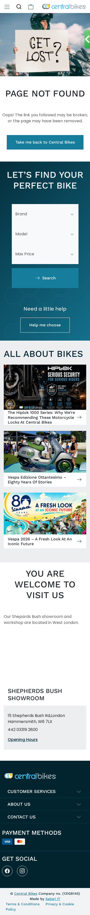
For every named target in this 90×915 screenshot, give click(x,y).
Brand (21, 214)
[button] (19, 7)
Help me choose (45, 325)
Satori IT (53, 899)
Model (21, 234)
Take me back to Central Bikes (45, 142)
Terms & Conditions (23, 904)
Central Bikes (25, 893)
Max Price (24, 254)
